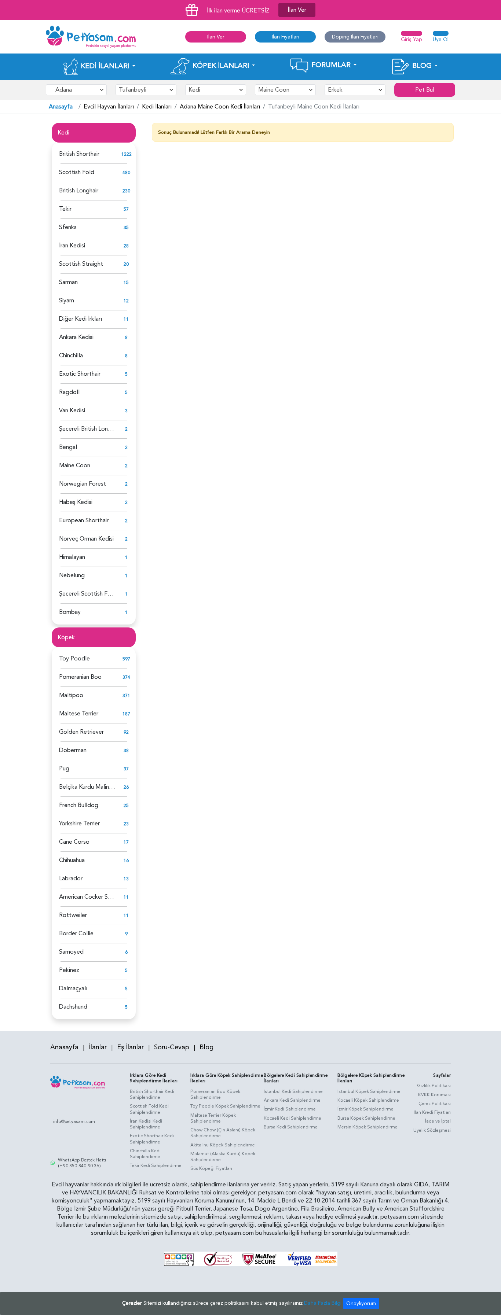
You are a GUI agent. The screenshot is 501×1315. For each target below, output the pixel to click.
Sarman (68, 282)
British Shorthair (79, 154)
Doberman (73, 750)
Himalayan (72, 557)
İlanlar (98, 1047)
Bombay (70, 612)
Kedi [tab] (63, 133)
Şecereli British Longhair (89, 429)
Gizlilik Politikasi (434, 1086)
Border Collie (76, 933)
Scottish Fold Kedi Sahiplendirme (149, 1109)
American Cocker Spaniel (91, 897)
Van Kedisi (72, 410)
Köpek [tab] (66, 637)
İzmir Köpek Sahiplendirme (365, 1109)
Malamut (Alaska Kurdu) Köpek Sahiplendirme (222, 1157)
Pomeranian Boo (80, 677)
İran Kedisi (72, 246)
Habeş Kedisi (75, 502)
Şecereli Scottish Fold (87, 594)
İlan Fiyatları (285, 36)
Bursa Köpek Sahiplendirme (366, 1118)
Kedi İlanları (157, 107)
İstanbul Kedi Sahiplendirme (293, 1091)
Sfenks (68, 227)
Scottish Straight (81, 264)
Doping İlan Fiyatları (355, 36)
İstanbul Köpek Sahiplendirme (369, 1091)
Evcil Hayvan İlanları (109, 107)
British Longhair (78, 191)
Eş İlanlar (130, 1047)
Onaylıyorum (361, 1303)
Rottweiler (73, 915)
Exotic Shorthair (79, 374)
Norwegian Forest (82, 484)
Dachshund (73, 1007)
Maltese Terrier (78, 714)
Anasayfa (61, 107)
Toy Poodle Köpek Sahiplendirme (225, 1106)
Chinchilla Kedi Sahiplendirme (145, 1154)
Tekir (65, 209)
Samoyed (71, 952)
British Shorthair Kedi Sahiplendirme (152, 1095)
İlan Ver (297, 10)
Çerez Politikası (434, 1103)
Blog (206, 1047)
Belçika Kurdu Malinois (87, 787)
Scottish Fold (76, 172)
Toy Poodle (74, 659)
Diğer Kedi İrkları (80, 319)
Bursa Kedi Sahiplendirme (291, 1127)
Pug (64, 769)
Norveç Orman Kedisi (86, 539)
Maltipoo (71, 695)
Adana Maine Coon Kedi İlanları (220, 107)
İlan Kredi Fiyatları (432, 1112)
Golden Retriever (81, 732)
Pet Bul (424, 90)
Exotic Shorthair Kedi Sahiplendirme (152, 1139)
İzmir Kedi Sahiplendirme (290, 1109)
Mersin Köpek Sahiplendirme (367, 1127)
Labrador (71, 878)
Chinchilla (71, 355)
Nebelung (72, 575)
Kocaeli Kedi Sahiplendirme (292, 1118)
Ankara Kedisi (76, 337)
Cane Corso (74, 842)
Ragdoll (69, 392)
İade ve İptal (438, 1121)
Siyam (66, 300)
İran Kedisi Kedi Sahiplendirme (146, 1124)
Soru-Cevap (171, 1047)
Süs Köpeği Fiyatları (211, 1168)
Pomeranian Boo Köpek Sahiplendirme (215, 1095)
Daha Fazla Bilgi (322, 1303)
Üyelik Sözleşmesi (432, 1130)
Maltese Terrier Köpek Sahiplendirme (213, 1118)
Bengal (68, 447)
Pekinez (69, 970)
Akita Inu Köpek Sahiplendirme (222, 1145)
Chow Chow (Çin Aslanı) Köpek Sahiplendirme (222, 1133)
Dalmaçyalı (73, 988)
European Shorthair (84, 520)
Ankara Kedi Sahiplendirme (292, 1100)
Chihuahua (72, 860)
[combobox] (76, 89)
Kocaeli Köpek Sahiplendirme (368, 1100)
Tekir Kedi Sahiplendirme (156, 1165)
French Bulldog (78, 805)
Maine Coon (74, 465)
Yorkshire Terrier (79, 823)
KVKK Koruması (434, 1095)
